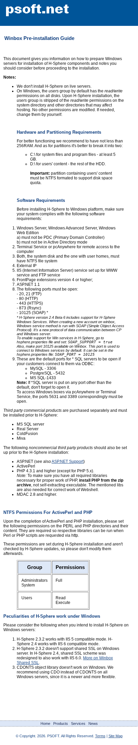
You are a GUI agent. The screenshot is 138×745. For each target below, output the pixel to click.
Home (45, 723)
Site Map (116, 736)
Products (60, 723)
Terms (100, 736)
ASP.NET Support (67, 461)
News (93, 723)
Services (78, 723)
